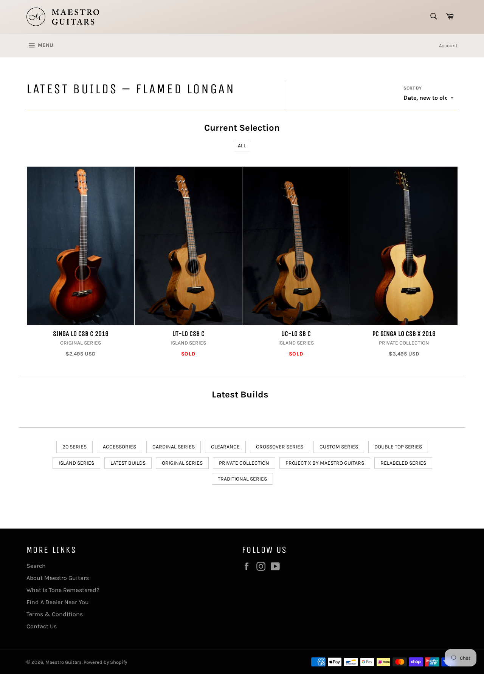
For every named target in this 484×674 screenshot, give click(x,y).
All (242, 145)
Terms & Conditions (54, 614)
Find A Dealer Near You (57, 602)
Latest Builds (128, 463)
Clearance (225, 447)
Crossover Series (279, 447)
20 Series (74, 447)
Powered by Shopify (105, 662)
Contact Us (41, 626)
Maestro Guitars (63, 662)
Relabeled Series (403, 463)
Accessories (119, 447)
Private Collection (244, 463)
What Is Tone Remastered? (62, 590)
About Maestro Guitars (57, 577)
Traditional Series (242, 479)
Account (448, 45)
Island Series (76, 463)
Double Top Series (398, 447)
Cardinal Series (173, 447)
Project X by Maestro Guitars (324, 463)
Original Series (182, 463)
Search (36, 565)
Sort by (412, 88)
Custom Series (339, 447)
